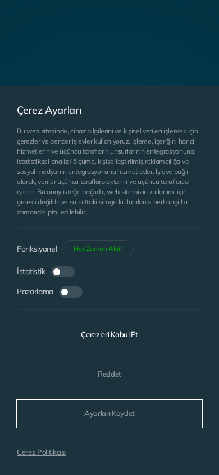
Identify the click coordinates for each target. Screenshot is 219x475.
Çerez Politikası (41, 451)
